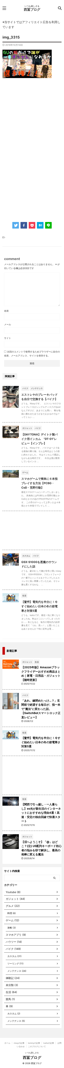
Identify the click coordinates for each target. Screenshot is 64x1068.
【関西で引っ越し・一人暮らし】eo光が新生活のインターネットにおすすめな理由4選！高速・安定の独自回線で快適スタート (41, 813)
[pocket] (32, 225)
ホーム (7, 1043)
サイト (7, 338)
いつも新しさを (32, 1052)
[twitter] (15, 225)
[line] (48, 225)
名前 (6, 310)
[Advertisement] (32, 117)
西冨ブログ (32, 9)
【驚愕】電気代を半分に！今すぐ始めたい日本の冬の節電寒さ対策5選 (39, 606)
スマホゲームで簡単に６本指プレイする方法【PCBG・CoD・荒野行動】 (39, 483)
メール (7, 324)
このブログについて (37, 1046)
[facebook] (24, 225)
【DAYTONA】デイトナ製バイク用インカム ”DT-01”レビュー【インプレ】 (39, 439)
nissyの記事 (19, 1043)
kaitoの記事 (48, 1043)
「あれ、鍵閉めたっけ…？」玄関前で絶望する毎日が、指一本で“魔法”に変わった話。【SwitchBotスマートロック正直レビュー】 (41, 709)
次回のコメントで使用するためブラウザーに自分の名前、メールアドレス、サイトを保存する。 (32, 353)
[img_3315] (40, 225)
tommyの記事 (34, 1043)
